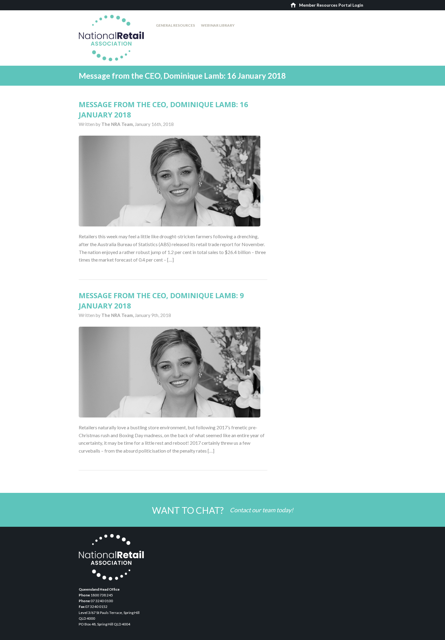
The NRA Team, (118, 124)
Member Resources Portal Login (331, 5)
